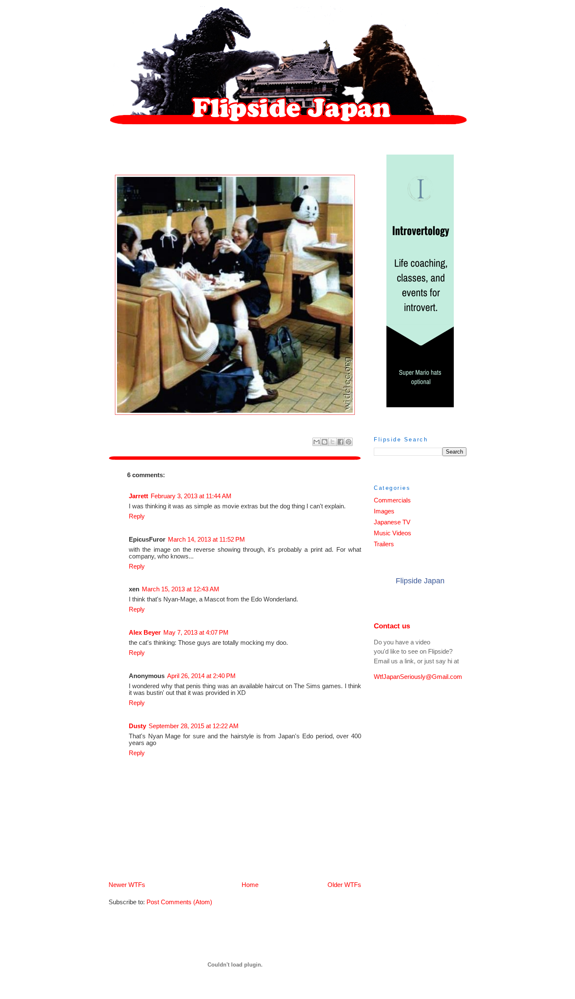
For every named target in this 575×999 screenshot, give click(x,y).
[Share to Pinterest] (348, 442)
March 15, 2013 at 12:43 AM (180, 589)
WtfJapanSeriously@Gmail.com (418, 676)
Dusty (137, 726)
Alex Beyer (145, 632)
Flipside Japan (420, 581)
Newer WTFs (127, 884)
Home (250, 884)
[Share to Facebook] (340, 442)
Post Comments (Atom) (179, 902)
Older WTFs (344, 884)
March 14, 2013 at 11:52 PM (206, 539)
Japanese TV (392, 522)
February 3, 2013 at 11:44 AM (191, 496)
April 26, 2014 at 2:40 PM (201, 676)
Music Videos (392, 533)
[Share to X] (332, 442)
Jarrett (138, 496)
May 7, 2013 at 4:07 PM (196, 632)
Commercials (392, 500)
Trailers (384, 544)
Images (384, 511)
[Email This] (316, 442)
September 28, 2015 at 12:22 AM (194, 726)
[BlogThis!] (324, 442)
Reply (137, 516)
